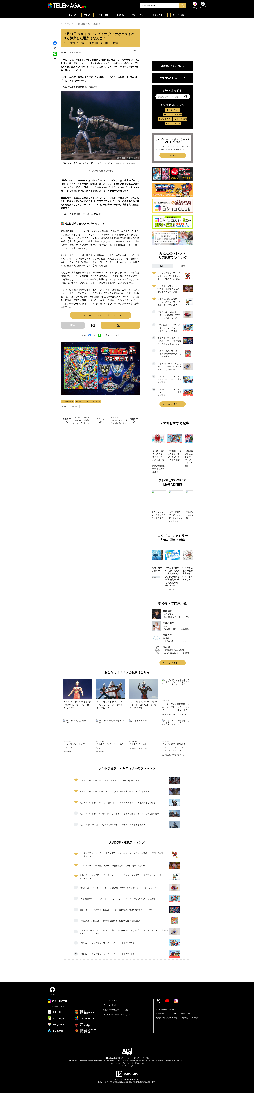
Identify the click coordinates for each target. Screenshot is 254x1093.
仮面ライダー (158, 15)
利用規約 (172, 1009)
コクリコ (154, 589)
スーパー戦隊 (178, 15)
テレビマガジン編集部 (71, 52)
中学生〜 (65, 407)
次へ (120, 325)
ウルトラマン (138, 15)
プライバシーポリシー (181, 1013)
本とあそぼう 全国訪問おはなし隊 (117, 1014)
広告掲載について (163, 1013)
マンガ (87, 15)
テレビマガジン (174, 123)
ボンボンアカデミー (111, 1000)
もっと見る (172, 404)
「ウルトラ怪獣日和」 (71, 214)
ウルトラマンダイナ (82, 401)
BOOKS (120, 15)
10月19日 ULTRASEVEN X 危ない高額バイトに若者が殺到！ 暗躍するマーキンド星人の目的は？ (119, 420)
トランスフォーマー (174, 114)
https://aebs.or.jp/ (127, 1066)
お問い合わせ (161, 1009)
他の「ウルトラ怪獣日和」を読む (79, 86)
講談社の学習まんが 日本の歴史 (115, 1009)
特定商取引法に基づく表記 (166, 1017)
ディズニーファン (110, 1005)
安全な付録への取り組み (189, 1017)
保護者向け (74, 407)
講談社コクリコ (188, 586)
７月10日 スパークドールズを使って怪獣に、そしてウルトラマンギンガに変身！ (81, 420)
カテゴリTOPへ (101, 420)
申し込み (172, 155)
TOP (62, 24)
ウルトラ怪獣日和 (94, 24)
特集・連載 (103, 15)
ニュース (72, 15)
